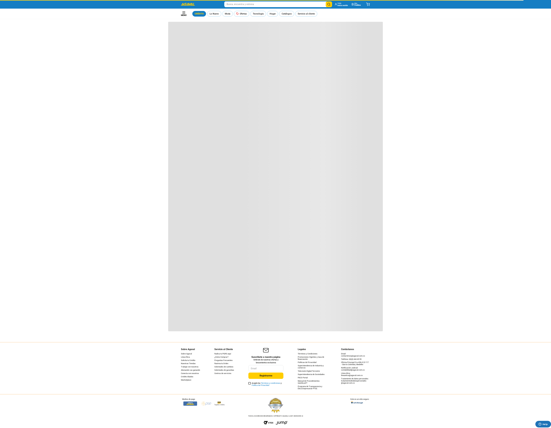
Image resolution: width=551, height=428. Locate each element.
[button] (341, 4)
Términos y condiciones (270, 383)
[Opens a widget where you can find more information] (543, 424)
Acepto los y (267, 384)
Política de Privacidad (260, 385)
